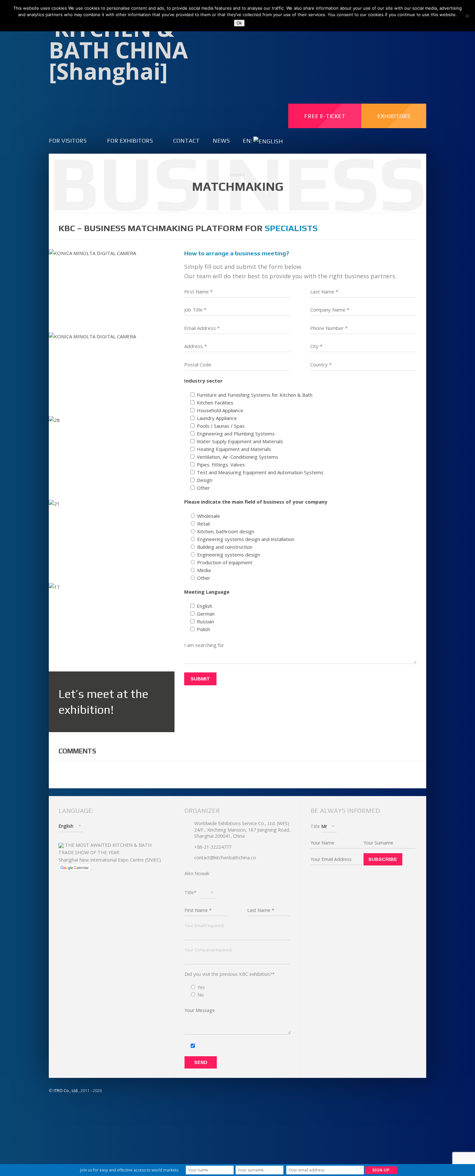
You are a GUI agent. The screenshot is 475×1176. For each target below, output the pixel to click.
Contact (186, 140)
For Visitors (68, 140)
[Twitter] (405, 38)
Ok (239, 23)
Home (236, 175)
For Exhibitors (130, 140)
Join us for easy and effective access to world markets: (129, 1170)
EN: (248, 140)
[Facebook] (349, 38)
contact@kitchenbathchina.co (225, 857)
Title (315, 826)
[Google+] (419, 38)
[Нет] (467, 16)
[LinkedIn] (363, 38)
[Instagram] (391, 38)
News (221, 140)
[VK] (377, 38)
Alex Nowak (197, 873)
